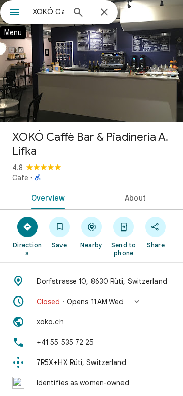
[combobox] (48, 12)
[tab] (46, 197)
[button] (91, 301)
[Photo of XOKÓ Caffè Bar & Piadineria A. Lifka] (91, 61)
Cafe (20, 177)
